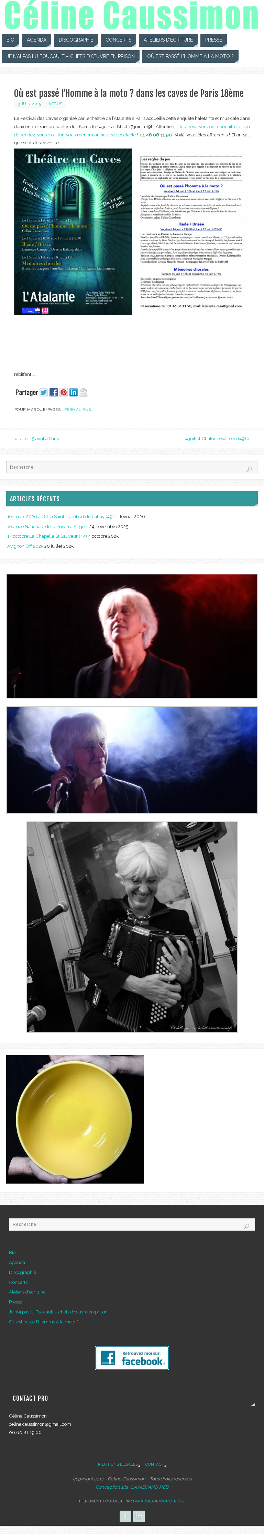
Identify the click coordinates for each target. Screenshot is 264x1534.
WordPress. (172, 1501)
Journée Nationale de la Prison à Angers (47, 526)
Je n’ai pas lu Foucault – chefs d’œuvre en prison (58, 1311)
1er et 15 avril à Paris (36, 438)
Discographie (22, 1272)
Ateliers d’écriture (27, 1292)
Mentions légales (118, 1464)
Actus (55, 103)
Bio (12, 1252)
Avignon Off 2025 (25, 546)
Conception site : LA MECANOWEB (132, 1487)
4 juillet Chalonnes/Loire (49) (217, 438)
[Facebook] (125, 1516)
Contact (154, 1464)
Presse (15, 1302)
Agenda (17, 1262)
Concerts (18, 1282)
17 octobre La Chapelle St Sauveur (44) (47, 536)
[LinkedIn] (139, 1516)
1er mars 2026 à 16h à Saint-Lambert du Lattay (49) (60, 516)
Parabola (143, 1501)
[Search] (249, 469)
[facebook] (132, 1368)
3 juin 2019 (30, 103)
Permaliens (77, 409)
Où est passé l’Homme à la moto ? (43, 1321)
